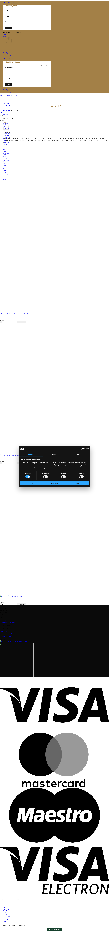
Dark (4, 165)
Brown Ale (6, 135)
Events (5, 109)
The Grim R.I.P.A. (4, 458)
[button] (8, 2)
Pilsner (5, 130)
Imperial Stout (7, 142)
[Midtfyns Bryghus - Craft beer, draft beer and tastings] (11, 96)
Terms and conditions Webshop (9, 635)
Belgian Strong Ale (8, 134)
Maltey (5, 172)
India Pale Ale (7, 144)
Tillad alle (77, 483)
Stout (4, 149)
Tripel (4, 151)
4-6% (4, 155)
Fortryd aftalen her (54, 929)
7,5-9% (5, 158)
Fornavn (7, 16)
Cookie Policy (4, 631)
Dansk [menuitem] (8, 54)
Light (4, 167)
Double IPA (6, 137)
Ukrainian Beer (7, 123)
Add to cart (22, 322)
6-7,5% (5, 156)
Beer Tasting (6, 105)
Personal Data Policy (6, 633)
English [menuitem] (8, 55)
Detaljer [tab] (54, 454)
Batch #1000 (3, 317)
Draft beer (6, 103)
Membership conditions (6, 636)
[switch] (45, 476)
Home (2, 110)
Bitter (4, 169)
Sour (4, 176)
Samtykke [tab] (30, 454)
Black (4, 164)
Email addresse (9, 10)
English (5, 52)
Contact (5, 114)
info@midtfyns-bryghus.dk (7, 622)
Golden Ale (6, 141)
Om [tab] (78, 454)
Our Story (5, 112)
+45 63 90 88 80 (4, 620)
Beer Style (7, 110)
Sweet (5, 179)
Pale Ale (5, 146)
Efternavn (7, 22)
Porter (5, 148)
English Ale (6, 139)
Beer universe (7, 916)
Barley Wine (6, 132)
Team (4, 107)
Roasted (5, 174)
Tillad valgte (54, 483)
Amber (5, 162)
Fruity (4, 171)
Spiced (5, 178)
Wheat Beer (6, 153)
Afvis (31, 483)
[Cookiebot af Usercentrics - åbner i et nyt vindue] (82, 449)
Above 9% (6, 160)
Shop (4, 102)
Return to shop (10, 49)
